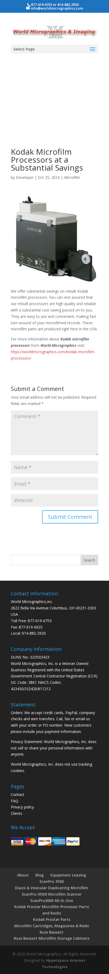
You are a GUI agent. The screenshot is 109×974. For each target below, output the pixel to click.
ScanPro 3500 (51, 881)
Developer (25, 177)
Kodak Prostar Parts (51, 919)
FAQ (14, 800)
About (23, 875)
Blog (39, 875)
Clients (16, 813)
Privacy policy (22, 806)
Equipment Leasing (68, 875)
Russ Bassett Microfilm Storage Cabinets (51, 938)
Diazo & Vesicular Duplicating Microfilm (51, 887)
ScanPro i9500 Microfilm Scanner (51, 894)
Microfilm (72, 177)
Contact (17, 794)
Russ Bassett (51, 932)
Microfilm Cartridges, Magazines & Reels (51, 925)
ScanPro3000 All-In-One (51, 900)
